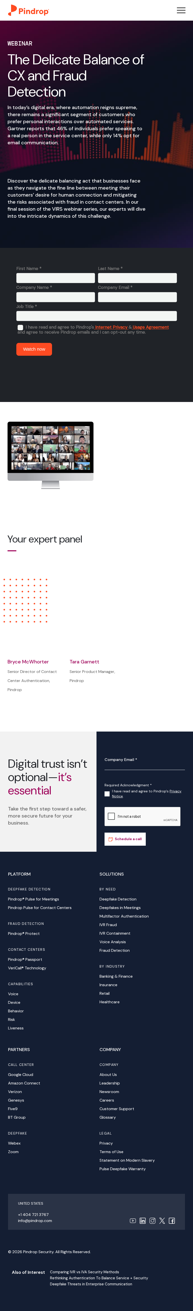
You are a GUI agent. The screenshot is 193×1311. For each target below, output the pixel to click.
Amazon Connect (24, 1083)
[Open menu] (181, 10)
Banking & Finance (116, 976)
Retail (105, 993)
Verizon (15, 1091)
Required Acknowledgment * (128, 785)
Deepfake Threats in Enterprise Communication (91, 1284)
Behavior (16, 1011)
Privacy (106, 1143)
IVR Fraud (108, 924)
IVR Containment (115, 933)
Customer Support (117, 1108)
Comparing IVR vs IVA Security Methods (84, 1272)
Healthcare (110, 1002)
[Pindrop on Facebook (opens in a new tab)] (172, 1220)
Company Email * (121, 759)
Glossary (108, 1117)
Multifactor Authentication (124, 916)
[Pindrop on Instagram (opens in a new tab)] (152, 1220)
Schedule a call (128, 839)
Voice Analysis (113, 941)
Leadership (110, 1083)
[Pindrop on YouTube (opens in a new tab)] (133, 1220)
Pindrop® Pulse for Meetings (33, 899)
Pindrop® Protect (24, 933)
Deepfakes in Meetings (120, 907)
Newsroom (109, 1091)
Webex (14, 1143)
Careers (107, 1100)
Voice (13, 994)
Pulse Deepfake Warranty (123, 1168)
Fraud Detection (115, 950)
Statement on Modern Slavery (127, 1160)
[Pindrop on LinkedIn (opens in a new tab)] (142, 1220)
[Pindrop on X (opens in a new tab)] (162, 1220)
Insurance (108, 984)
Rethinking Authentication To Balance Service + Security (99, 1278)
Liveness (16, 1028)
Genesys (16, 1100)
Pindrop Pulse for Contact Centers (40, 907)
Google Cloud (20, 1074)
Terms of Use (111, 1151)
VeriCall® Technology (27, 968)
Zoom (13, 1151)
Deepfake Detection (118, 899)
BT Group (17, 1117)
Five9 (13, 1108)
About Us (108, 1074)
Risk (11, 1019)
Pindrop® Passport (25, 959)
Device (14, 1002)
